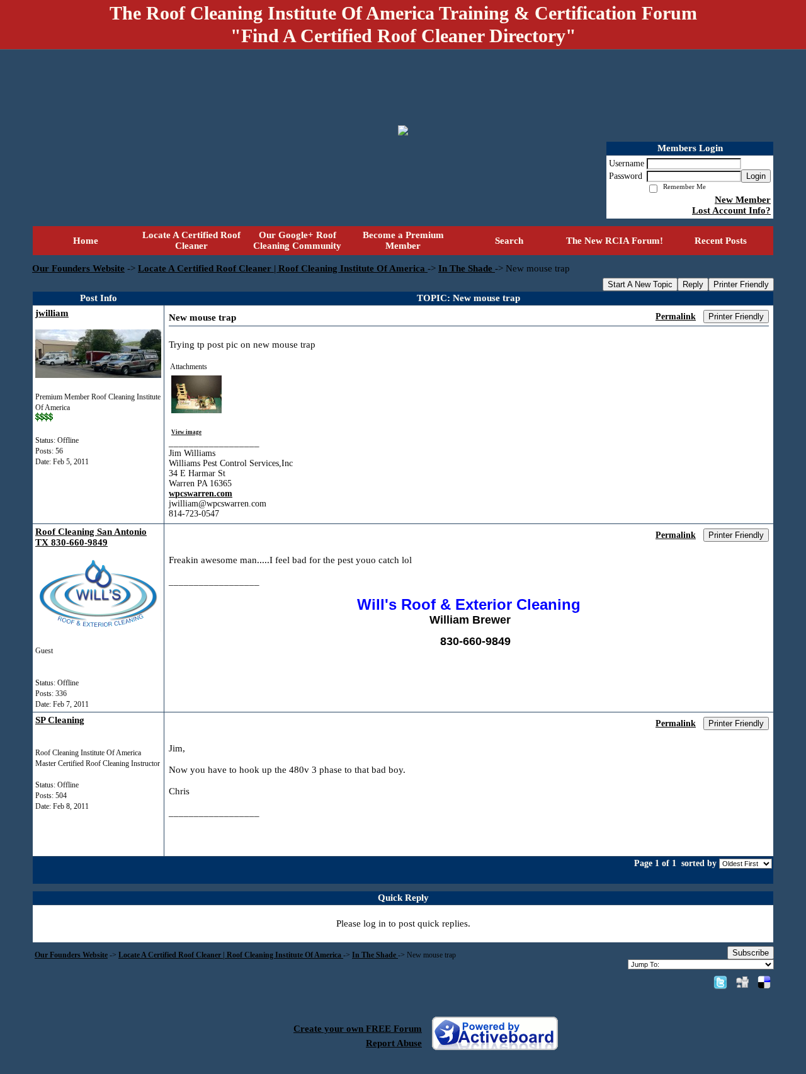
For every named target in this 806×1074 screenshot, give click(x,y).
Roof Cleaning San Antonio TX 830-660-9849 (91, 537)
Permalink (676, 316)
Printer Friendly (741, 284)
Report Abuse (394, 1043)
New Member (743, 200)
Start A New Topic (640, 284)
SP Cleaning (59, 720)
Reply (693, 284)
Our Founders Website (78, 268)
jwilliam (52, 313)
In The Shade (466, 268)
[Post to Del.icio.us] (764, 982)
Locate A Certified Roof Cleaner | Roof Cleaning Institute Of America (283, 268)
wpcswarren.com (200, 493)
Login (756, 176)
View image (186, 432)
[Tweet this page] (720, 982)
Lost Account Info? (731, 210)
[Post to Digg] (742, 982)
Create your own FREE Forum (357, 1029)
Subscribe (750, 952)
